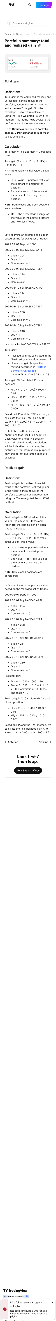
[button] (13, 34)
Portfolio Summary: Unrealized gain (28, 370)
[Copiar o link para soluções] (39, 45)
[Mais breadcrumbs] (27, 34)
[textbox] (29, 23)
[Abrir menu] (4, 5)
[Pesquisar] (30, 5)
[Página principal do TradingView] (11, 5)
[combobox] (28, 23)
